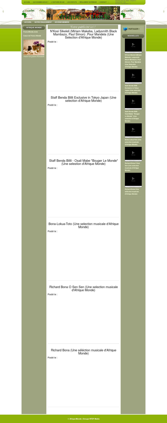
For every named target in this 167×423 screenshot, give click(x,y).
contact (103, 2)
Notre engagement (43, 22)
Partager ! (133, 29)
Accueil (27, 2)
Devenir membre (62, 22)
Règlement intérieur (88, 2)
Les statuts (72, 2)
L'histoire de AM (57, 2)
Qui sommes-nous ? (40, 2)
